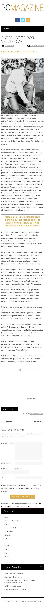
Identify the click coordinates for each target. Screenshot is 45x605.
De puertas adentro (10, 528)
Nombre (5, 463)
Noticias (7, 538)
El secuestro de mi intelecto (13, 577)
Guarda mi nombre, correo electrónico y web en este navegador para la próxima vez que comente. (22, 488)
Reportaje (7, 553)
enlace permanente (36, 414)
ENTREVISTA (8, 531)
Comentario (7, 443)
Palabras (7, 546)
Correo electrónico (11, 469)
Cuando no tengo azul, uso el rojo (15, 589)
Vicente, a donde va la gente (13, 573)
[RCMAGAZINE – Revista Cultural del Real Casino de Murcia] (22, 13)
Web (3, 477)
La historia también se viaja (13, 586)
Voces (6, 556)
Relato (6, 549)
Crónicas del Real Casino (12, 521)
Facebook (17, 20)
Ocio (15, 409)
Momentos (7, 535)
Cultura (6, 524)
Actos (6, 517)
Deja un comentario (37, 46)
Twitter (23, 20)
